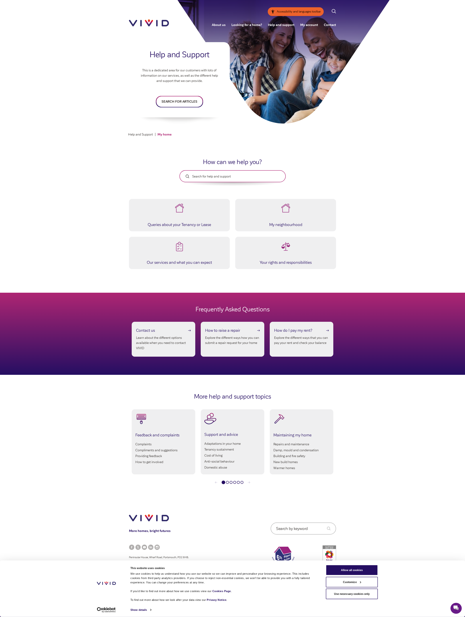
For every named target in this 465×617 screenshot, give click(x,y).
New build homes (285, 462)
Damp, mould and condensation (296, 450)
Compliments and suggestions (156, 450)
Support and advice (221, 434)
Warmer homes (284, 468)
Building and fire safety (289, 456)
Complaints (143, 444)
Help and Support (140, 134)
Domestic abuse (215, 467)
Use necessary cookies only (352, 593)
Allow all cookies (352, 570)
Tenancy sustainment (219, 449)
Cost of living (213, 455)
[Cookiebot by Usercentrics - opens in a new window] (106, 610)
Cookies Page (221, 591)
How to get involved (149, 462)
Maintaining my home (292, 435)
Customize (350, 581)
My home (164, 134)
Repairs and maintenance (291, 444)
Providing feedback (148, 456)
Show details (138, 609)
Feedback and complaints (157, 435)
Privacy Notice (216, 599)
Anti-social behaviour (219, 461)
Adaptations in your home (222, 443)
